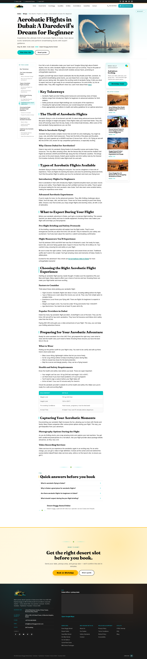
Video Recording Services (27, 136)
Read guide (42, 52)
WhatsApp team (118, 84)
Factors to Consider (26, 112)
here (90, 85)
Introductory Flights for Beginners (26, 88)
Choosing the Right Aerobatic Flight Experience (25, 109)
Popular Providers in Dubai (27, 115)
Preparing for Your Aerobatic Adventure (25, 118)
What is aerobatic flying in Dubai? (53, 483)
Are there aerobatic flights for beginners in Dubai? (59, 493)
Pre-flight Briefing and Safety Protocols (26, 100)
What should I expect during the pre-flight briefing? (60, 498)
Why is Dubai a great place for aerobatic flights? (58, 488)
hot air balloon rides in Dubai (78, 259)
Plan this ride (25, 52)
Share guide (86, 573)
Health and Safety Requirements (25, 125)
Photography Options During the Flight (26, 133)
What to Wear (24, 122)
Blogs (25, 14)
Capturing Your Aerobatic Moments (27, 129)
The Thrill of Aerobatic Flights (26, 73)
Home (19, 14)
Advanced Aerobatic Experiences (26, 91)
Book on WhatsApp (65, 573)
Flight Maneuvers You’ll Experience (27, 103)
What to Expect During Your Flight (26, 96)
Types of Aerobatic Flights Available (25, 84)
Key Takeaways (24, 69)
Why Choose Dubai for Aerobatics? (26, 79)
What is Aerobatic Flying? (27, 76)
